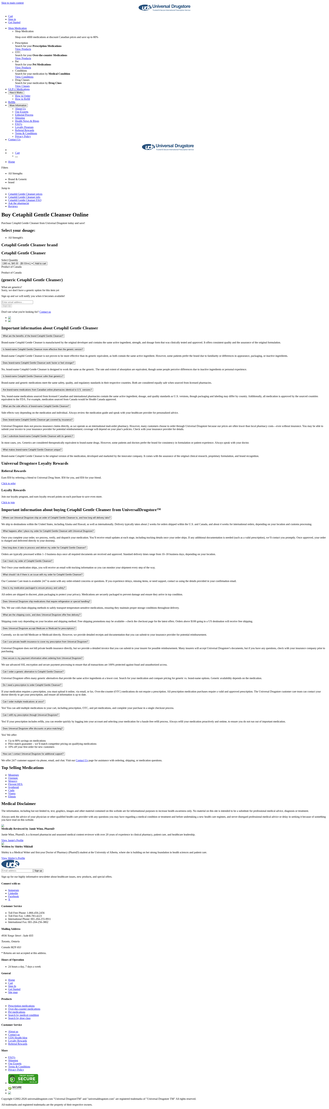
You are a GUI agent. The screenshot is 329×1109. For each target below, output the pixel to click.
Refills (11, 102)
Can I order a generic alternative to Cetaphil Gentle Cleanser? (33, 671)
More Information (18, 105)
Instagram (13, 890)
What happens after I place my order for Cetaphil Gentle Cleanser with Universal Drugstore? (48, 531)
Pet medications (16, 1012)
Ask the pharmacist (18, 203)
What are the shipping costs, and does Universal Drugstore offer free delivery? (41, 615)
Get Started (14, 22)
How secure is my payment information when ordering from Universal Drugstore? (42, 658)
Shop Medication (17, 28)
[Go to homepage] (164, 10)
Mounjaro (13, 774)
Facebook (13, 896)
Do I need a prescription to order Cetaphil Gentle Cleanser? (32, 685)
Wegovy (12, 781)
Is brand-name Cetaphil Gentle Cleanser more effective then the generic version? (43, 349)
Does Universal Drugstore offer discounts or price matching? (33, 728)
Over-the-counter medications (24, 1008)
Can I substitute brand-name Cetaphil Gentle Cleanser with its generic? (38, 436)
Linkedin (13, 893)
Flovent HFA (15, 784)
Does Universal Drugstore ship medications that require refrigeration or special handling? (46, 601)
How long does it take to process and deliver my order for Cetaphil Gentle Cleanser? (44, 547)
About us (13, 1031)
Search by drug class (19, 1018)
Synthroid (13, 787)
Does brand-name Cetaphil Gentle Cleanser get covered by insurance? (37, 419)
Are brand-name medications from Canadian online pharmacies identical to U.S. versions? (47, 389)
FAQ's (18, 124)
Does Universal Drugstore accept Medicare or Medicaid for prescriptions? (39, 628)
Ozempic (13, 778)
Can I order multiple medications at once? (23, 701)
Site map (13, 992)
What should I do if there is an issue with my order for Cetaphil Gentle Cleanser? (42, 574)
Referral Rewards (24, 130)
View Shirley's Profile (13, 858)
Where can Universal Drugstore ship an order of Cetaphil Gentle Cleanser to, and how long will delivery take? (56, 517)
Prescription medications (21, 1005)
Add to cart (40, 263)
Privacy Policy (23, 136)
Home (11, 161)
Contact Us (14, 139)
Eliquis (12, 796)
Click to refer (8, 483)
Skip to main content (12, 2)
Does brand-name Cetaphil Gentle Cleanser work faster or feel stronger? (38, 363)
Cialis (11, 790)
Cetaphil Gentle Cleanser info (24, 197)
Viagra (11, 793)
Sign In (12, 986)
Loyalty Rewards (17, 1040)
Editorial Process (24, 114)
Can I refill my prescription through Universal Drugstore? (30, 715)
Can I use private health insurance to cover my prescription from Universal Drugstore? (45, 641)
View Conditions (24, 76)
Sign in (12, 19)
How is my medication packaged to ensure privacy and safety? (34, 588)
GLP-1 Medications (19, 89)
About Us (20, 108)
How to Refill (22, 98)
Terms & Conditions (26, 133)
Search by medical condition (23, 1015)
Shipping (20, 117)
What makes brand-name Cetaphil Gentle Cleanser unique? (32, 449)
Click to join (8, 502)
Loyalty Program (24, 127)
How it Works (16, 92)
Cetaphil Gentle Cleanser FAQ (24, 200)
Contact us (45, 311)
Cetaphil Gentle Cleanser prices (25, 194)
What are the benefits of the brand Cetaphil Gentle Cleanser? (33, 336)
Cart (10, 983)
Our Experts (21, 111)
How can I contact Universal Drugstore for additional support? (33, 754)
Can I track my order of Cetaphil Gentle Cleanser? (27, 561)
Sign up (38, 870)
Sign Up (7, 306)
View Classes (22, 86)
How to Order (22, 95)
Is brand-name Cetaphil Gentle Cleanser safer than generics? (33, 376)
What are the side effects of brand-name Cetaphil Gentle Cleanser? (36, 406)
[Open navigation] (16, 156)
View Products (23, 49)
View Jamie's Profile (12, 840)
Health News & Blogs (27, 121)
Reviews (13, 206)
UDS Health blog (17, 1037)
